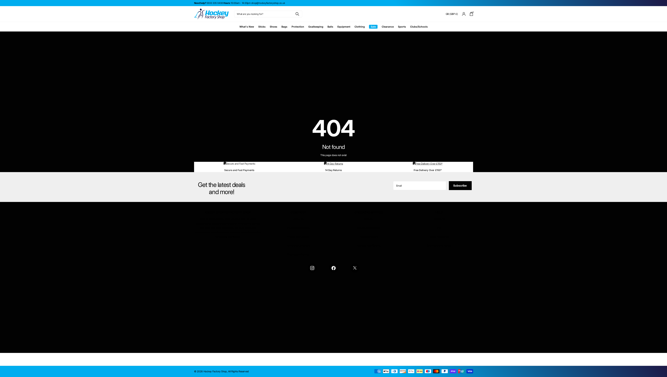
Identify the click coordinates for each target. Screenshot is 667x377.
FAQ (439, 227)
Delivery (368, 218)
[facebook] (333, 267)
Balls (330, 26)
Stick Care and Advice (439, 245)
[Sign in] (464, 14)
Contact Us (439, 218)
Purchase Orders (369, 236)
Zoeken (297, 14)
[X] (354, 267)
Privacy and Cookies (298, 236)
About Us (298, 218)
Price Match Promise (298, 254)
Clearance (388, 26)
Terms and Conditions (298, 245)
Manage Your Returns (368, 245)
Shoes (273, 26)
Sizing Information (439, 236)
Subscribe (460, 185)
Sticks (262, 26)
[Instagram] (312, 267)
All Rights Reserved (238, 371)
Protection (298, 26)
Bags (284, 26)
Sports (402, 26)
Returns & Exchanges (368, 227)
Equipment (343, 26)
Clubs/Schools (419, 26)
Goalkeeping (315, 26)
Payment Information (298, 227)
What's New (246, 26)
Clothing (360, 26)
